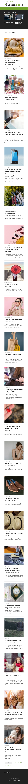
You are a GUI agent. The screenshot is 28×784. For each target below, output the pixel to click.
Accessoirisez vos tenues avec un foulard (13, 320)
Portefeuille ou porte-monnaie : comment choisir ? (13, 134)
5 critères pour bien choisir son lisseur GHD (13, 390)
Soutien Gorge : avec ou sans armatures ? (12, 464)
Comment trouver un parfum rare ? (11, 98)
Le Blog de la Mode (17, 780)
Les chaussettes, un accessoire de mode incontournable (11, 211)
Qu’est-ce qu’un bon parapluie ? (11, 285)
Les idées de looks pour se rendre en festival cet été (13, 713)
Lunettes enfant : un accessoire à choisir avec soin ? (13, 749)
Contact (10, 778)
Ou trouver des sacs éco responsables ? (12, 641)
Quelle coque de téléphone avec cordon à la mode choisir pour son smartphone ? (13, 172)
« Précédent (14, 763)
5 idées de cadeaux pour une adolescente (12, 676)
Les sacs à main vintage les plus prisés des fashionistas (13, 62)
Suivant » (10, 765)
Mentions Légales (16, 778)
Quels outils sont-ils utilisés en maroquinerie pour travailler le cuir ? (12, 570)
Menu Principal (9, 1)
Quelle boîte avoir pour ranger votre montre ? (12, 606)
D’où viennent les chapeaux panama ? (13, 534)
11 (7, 765)
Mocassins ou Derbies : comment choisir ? (12, 499)
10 (5, 765)
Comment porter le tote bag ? (12, 355)
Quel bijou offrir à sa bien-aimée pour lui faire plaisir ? (13, 428)
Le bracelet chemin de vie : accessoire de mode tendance (19, 22)
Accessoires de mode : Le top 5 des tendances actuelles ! (13, 249)
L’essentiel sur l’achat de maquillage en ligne (8, 21)
